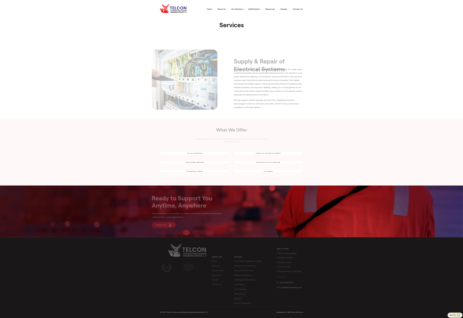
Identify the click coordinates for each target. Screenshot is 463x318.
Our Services (236, 9)
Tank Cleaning (240, 281)
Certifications (254, 9)
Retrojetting (239, 286)
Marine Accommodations (245, 258)
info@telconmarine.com (291, 287)
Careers (283, 9)
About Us (222, 9)
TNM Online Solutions (294, 312)
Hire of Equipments (242, 295)
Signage (237, 290)
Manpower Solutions (243, 267)
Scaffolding (239, 276)
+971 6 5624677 (287, 283)
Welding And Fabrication (244, 272)
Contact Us (298, 9)
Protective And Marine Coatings (248, 253)
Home (209, 9)
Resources (270, 9)
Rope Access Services (244, 262)
